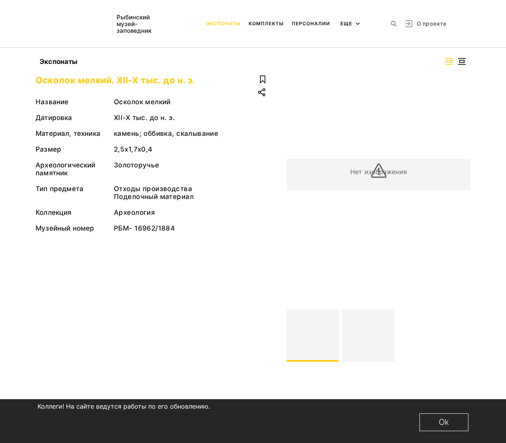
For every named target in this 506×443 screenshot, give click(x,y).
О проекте (431, 23)
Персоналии (311, 23)
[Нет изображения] (313, 336)
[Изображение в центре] (461, 61)
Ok (444, 422)
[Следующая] (460, 336)
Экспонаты (223, 23)
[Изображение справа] (449, 61)
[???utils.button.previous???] (296, 336)
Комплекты (266, 23)
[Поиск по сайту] (394, 24)
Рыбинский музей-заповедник (134, 24)
